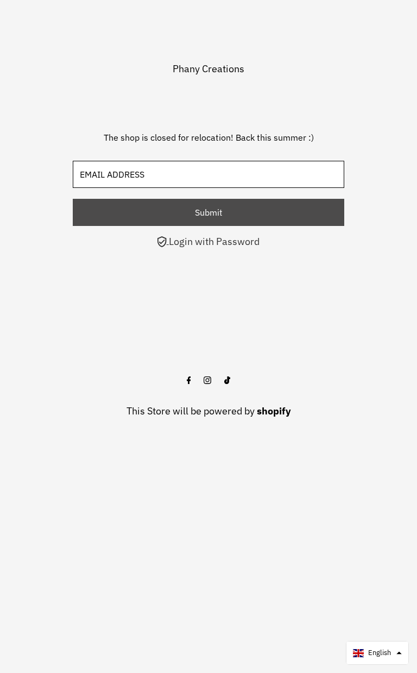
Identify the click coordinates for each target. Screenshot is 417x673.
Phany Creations (208, 68)
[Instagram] (207, 381)
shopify (274, 411)
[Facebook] (189, 381)
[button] (377, 652)
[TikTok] (227, 381)
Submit (209, 212)
